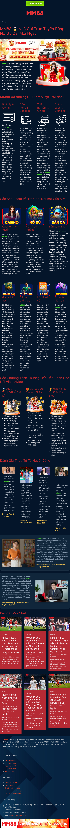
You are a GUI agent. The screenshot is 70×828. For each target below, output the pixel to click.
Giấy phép (8, 785)
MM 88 (40, 538)
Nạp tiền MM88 (10, 766)
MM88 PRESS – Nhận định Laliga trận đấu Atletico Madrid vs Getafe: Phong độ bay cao (59, 645)
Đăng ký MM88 (10, 760)
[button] (67, 22)
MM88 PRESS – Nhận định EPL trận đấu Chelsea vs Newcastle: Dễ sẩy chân (35, 643)
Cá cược (4, 634)
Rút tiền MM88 (10, 769)
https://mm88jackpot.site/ (18, 815)
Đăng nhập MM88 (11, 763)
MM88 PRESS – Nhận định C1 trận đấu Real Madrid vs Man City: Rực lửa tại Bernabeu (34, 703)
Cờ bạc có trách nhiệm (13, 794)
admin (5, 654)
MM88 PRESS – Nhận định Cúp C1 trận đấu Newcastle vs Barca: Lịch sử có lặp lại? (59, 701)
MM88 (5, 64)
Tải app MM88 (10, 771)
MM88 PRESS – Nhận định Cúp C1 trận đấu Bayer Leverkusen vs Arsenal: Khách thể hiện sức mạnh (10, 705)
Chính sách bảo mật (12, 788)
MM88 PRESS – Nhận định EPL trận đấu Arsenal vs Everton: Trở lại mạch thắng (10, 643)
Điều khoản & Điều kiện (13, 791)
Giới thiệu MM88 (11, 782)
